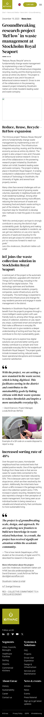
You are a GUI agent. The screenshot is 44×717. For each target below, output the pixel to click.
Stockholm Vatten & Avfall (13, 581)
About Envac (9, 681)
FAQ (26, 650)
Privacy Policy (17, 713)
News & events (32, 681)
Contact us (7, 697)
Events (27, 693)
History (5, 686)
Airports (5, 664)
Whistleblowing (36, 713)
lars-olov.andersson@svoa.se (21, 570)
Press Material (30, 697)
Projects (27, 654)
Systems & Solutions (30, 643)
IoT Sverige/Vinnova (11, 586)
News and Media (13, 12)
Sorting (5, 660)
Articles (27, 686)
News (26, 690)
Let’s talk (30, 5)
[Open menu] (40, 4)
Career (5, 693)
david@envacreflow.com (13, 576)
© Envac (5, 713)
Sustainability (8, 690)
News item (24, 12)
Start (4, 12)
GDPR (27, 713)
